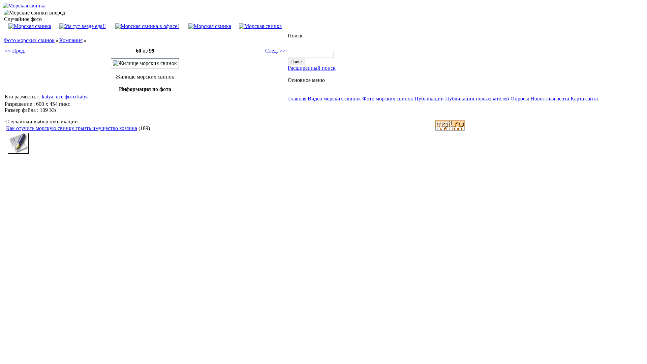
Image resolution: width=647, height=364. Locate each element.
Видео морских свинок (334, 98)
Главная (297, 98)
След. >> (275, 51)
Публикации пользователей (477, 98)
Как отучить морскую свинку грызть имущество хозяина (71, 128)
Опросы (520, 98)
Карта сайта (584, 98)
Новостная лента (549, 98)
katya (47, 96)
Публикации (429, 98)
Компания (71, 40)
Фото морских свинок (29, 40)
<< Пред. (15, 51)
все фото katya (72, 96)
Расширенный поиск (312, 68)
